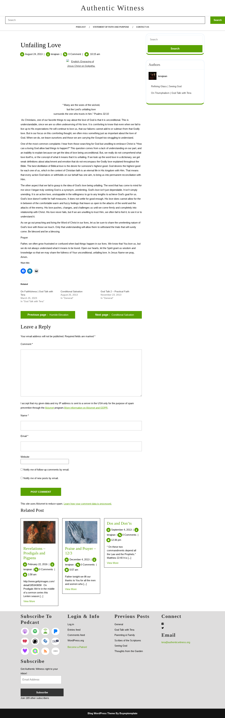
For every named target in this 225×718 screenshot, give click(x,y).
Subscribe (42, 692)
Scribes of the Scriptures (127, 640)
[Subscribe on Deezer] (25, 651)
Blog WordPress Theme (101, 713)
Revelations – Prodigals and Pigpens (34, 553)
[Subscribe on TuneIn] (55, 641)
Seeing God (120, 645)
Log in (71, 624)
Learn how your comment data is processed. (88, 503)
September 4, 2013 (122, 529)
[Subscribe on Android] (45, 631)
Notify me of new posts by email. (40, 478)
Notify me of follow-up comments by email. (46, 469)
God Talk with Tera (124, 629)
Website (25, 456)
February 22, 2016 (38, 564)
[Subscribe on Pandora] (55, 631)
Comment (27, 344)
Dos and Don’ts (119, 523)
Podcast (81, 27)
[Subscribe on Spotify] (35, 631)
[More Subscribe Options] (55, 651)
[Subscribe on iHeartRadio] (25, 641)
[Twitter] (162, 628)
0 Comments (47, 569)
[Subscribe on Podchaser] (35, 641)
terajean (55, 54)
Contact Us (142, 27)
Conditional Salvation (72, 291)
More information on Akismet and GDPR (86, 407)
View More (29, 601)
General (118, 624)
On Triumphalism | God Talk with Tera (171, 92)
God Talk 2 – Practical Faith (115, 291)
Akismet (49, 407)
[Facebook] (162, 624)
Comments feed (76, 635)
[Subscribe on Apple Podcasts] (25, 631)
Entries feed (74, 629)
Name (25, 415)
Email (24, 436)
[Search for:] (175, 40)
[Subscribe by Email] (45, 641)
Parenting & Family (124, 635)
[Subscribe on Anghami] (35, 651)
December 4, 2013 (80, 559)
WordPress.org (76, 640)
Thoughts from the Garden (128, 651)
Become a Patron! (77, 647)
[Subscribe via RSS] (45, 651)
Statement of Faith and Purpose (111, 27)
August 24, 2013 (33, 54)
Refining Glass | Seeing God (166, 86)
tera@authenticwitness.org (175, 642)
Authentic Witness (112, 8)
